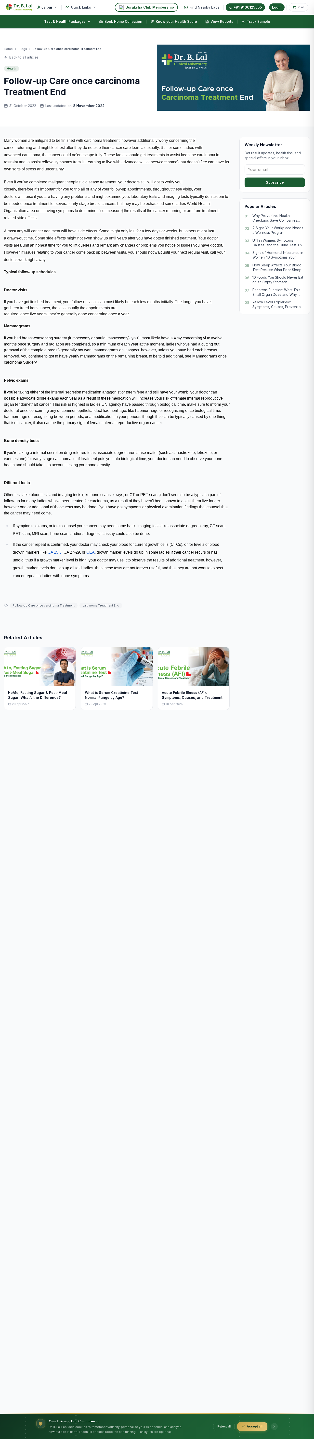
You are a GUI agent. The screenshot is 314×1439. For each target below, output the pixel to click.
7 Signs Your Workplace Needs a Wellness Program (277, 230)
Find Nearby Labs (204, 7)
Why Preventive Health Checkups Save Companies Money (274, 218)
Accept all (254, 1426)
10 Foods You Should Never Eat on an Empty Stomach (277, 279)
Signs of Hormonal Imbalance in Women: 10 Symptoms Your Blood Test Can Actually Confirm (278, 255)
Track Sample (258, 21)
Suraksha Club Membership (150, 7)
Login (277, 7)
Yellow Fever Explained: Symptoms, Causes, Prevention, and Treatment (278, 304)
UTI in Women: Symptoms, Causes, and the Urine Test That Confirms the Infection (278, 243)
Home (8, 49)
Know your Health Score (176, 21)
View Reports (221, 21)
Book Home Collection (123, 21)
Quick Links (81, 7)
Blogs (23, 49)
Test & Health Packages (65, 21)
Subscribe (275, 182)
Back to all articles (24, 57)
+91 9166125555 (248, 7)
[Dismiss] (274, 1426)
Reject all (224, 1426)
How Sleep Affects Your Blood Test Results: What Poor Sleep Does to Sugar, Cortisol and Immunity (276, 267)
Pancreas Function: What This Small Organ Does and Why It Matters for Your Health (276, 292)
